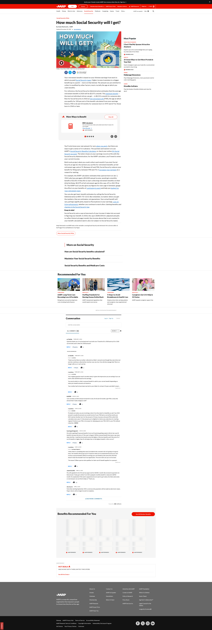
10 (76, 482)
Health (126, 57)
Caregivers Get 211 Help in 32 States (142, 296)
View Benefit (86, 128)
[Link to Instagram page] (148, 623)
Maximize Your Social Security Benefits (82, 258)
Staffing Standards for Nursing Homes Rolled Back (93, 296)
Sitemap (58, 620)
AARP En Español (111, 592)
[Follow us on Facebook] (138, 623)
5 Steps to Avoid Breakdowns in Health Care (117, 296)
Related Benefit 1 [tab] (85, 136)
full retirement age (97, 99)
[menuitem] (58, 12)
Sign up (111, 318)
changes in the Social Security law (76, 207)
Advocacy (85, 292)
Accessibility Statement (93, 620)
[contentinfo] (88, 68)
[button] (153, 11)
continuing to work (94, 188)
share (112, 347)
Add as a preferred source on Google (84, 72)
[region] (93, 411)
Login (150, 6)
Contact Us (109, 589)
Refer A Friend (110, 600)
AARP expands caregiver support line (142, 300)
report (117, 347)
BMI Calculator (87, 123)
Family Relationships (130, 42)
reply (68, 347)
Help (145, 11)
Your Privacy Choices (70, 626)
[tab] (73, 331)
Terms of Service (80, 620)
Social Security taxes (83, 80)
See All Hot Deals (63, 574)
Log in (106, 318)
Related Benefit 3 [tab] (89, 136)
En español (77, 29)
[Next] (115, 136)
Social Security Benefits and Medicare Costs (85, 265)
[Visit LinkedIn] (153, 623)
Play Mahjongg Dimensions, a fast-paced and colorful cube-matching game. (139, 79)
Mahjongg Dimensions (132, 75)
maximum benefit (111, 93)
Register (144, 6)
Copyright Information (84, 623)
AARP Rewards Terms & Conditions (66, 623)
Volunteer (92, 596)
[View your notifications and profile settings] (120, 331)
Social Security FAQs (63, 18)
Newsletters (109, 596)
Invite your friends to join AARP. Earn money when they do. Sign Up (104, 2)
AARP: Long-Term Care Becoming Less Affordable (68, 296)
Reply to (72, 357)
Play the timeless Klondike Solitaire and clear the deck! (137, 90)
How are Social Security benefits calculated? (85, 251)
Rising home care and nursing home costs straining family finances (67, 301)
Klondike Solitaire (131, 86)
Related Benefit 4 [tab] (91, 136)
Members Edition (122, 6)
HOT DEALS (63, 567)
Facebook (66, 72)
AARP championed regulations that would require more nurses (92, 301)
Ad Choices (59, 626)
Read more (117, 388)
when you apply (101, 146)
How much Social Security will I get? (88, 22)
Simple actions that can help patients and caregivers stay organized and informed (117, 302)
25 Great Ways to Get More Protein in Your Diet (138, 61)
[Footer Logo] (68, 594)
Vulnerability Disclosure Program (102, 623)
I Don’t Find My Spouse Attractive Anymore (137, 45)
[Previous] (112, 136)
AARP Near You (93, 611)
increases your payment (108, 170)
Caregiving (61, 292)
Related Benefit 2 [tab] (87, 136)
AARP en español (137, 11)
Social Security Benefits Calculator (83, 151)
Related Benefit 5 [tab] (93, 136)
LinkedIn (74, 72)
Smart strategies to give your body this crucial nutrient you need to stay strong (139, 66)
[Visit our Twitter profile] (143, 623)
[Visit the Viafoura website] (117, 504)
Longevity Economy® (145, 609)
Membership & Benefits (96, 6)
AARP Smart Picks (111, 6)
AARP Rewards (135, 6)
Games (125, 72)
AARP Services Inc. (128, 603)
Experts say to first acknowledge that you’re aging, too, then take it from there (138, 50)
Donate (91, 592)
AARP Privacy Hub (68, 620)
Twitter (70, 72)
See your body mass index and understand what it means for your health (98, 125)
